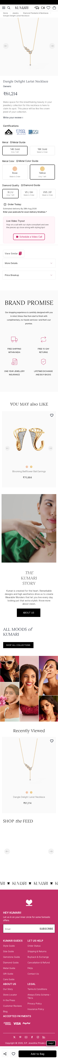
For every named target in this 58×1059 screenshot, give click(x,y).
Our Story (8, 989)
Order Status (34, 945)
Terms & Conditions (37, 989)
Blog (5, 1011)
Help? (51, 1043)
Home (5, 13)
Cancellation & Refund (39, 962)
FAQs (30, 968)
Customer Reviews (12, 1005)
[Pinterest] (20, 1037)
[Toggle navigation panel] (3, 7)
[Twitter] (14, 1037)
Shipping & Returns (37, 951)
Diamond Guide (11, 962)
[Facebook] (32, 1037)
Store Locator (10, 994)
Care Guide (8, 979)
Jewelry (15, 13)
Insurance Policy (36, 1009)
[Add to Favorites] (13, 1053)
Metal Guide (9, 968)
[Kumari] (21, 7)
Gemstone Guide (11, 957)
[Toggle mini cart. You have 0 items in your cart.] (54, 7)
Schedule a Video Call (30, 236)
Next (52, 46)
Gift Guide (8, 973)
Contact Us (33, 973)
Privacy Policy (35, 1003)
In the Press (9, 1000)
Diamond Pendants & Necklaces (35, 13)
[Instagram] (38, 1037)
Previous (6, 46)
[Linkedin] (43, 1037)
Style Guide (9, 945)
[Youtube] (26, 1037)
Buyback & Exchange (38, 957)
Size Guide (8, 951)
